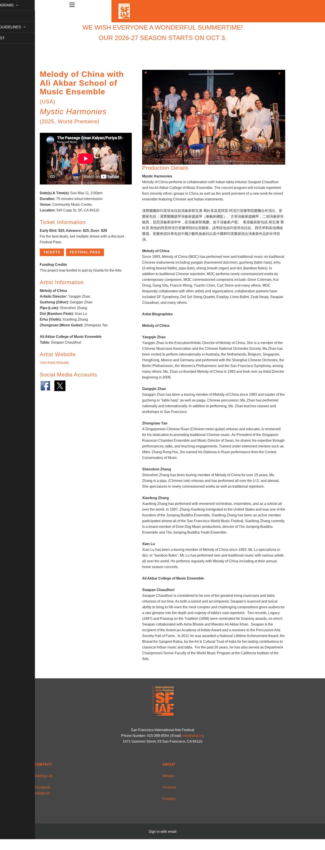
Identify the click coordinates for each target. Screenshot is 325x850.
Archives (169, 787)
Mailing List (43, 776)
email (172, 831)
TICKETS (51, 252)
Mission (168, 776)
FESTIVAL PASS (85, 252)
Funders (169, 799)
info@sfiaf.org (193, 736)
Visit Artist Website (54, 363)
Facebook (42, 787)
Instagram (42, 793)
